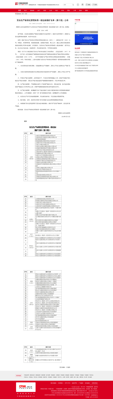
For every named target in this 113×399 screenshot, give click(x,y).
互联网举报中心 (94, 395)
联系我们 (60, 383)
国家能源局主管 (32, 4)
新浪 (75, 377)
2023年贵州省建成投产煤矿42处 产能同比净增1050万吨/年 (89, 65)
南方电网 (48, 375)
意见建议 (87, 383)
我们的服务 (53, 383)
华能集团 (53, 375)
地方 (56, 10)
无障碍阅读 (95, 383)
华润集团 (50, 377)
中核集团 (86, 375)
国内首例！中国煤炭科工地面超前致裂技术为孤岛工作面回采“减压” (92, 52)
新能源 (32, 10)
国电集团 (67, 375)
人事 (74, 10)
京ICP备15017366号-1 (93, 391)
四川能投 (90, 377)
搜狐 (78, 377)
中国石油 (91, 375)
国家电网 (43, 375)
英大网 (85, 377)
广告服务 (81, 383)
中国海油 (31, 377)
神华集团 (40, 377)
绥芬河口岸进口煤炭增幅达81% (83, 63)
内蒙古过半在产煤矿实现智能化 (83, 55)
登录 (95, 4)
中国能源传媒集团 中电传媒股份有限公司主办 (48, 4)
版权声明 (74, 383)
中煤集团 (55, 377)
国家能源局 (37, 375)
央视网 (71, 377)
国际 (68, 10)
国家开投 (45, 377)
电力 (25, 10)
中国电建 (77, 375)
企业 (50, 10)
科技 (62, 10)
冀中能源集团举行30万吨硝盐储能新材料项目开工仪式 (89, 70)
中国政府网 (26, 375)
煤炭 (44, 10)
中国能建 (82, 375)
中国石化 (26, 377)
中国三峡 (35, 377)
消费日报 (81, 377)
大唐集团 (58, 375)
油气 (38, 10)
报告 (80, 10)
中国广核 (59, 377)
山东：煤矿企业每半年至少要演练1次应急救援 (87, 60)
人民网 (63, 377)
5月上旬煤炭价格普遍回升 (81, 68)
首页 (19, 10)
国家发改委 (32, 375)
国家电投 (72, 375)
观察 (86, 10)
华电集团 (62, 375)
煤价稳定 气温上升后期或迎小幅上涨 (84, 57)
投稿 (89, 4)
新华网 (67, 377)
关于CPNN (67, 383)
